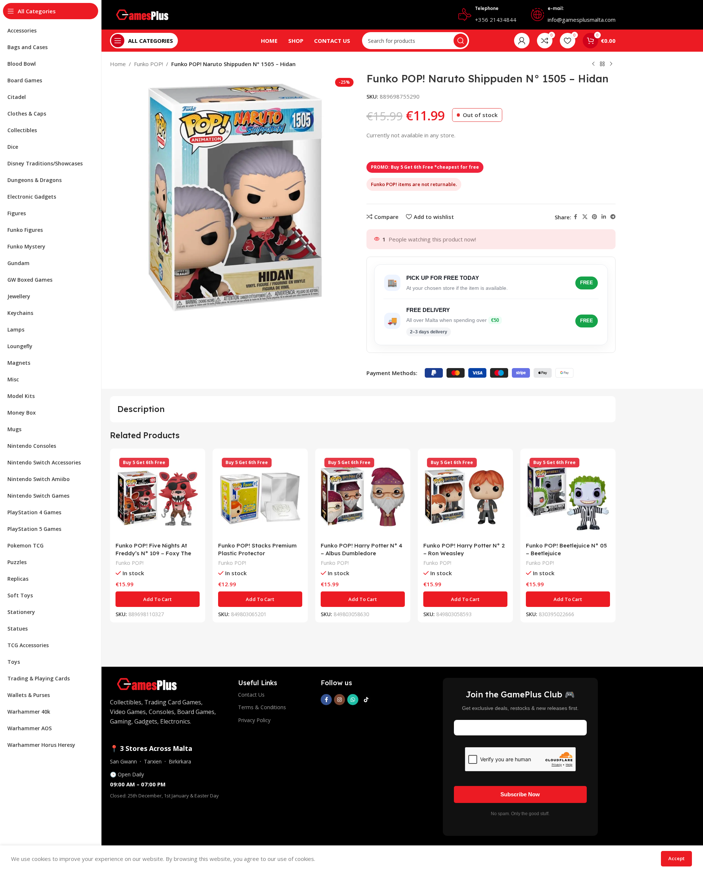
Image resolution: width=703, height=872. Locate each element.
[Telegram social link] (613, 217)
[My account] (521, 40)
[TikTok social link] (366, 699)
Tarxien (153, 761)
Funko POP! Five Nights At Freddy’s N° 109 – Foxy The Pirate (153, 553)
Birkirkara (180, 761)
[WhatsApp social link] (352, 699)
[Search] (461, 41)
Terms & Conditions (262, 707)
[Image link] (147, 683)
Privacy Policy (254, 720)
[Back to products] (602, 64)
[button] (158, 599)
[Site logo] (142, 14)
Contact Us (251, 694)
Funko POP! (148, 64)
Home (118, 64)
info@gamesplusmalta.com (582, 19)
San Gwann (123, 761)
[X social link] (585, 217)
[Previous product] (593, 64)
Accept (676, 858)
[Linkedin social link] (603, 217)
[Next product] (611, 64)
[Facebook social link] (575, 217)
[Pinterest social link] (594, 217)
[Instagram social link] (339, 699)
